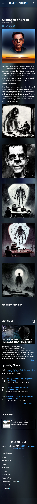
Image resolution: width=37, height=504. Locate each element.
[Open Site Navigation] (3, 3)
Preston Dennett (23, 382)
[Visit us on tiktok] (25, 442)
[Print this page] (14, 26)
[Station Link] (18, 3)
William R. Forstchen (13, 391)
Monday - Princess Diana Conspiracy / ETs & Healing (20, 380)
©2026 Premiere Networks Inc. (23, 447)
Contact (4, 471)
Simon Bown (20, 348)
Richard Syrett (16, 346)
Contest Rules (6, 485)
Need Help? (5, 468)
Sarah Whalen (11, 382)
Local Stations (7, 454)
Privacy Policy (6, 474)
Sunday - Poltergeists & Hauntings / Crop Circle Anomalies (21, 371)
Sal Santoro (25, 391)
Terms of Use (6, 478)
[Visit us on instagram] (22, 442)
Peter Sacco (11, 374)
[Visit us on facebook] (12, 442)
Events (4, 464)
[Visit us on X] (15, 442)
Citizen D (20, 374)
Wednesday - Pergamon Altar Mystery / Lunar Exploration (20, 397)
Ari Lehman (11, 348)
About (4, 457)
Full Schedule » (29, 403)
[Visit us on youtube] (18, 442)
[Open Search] (33, 3)
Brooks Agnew (23, 400)
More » (33, 360)
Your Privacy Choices (9, 481)
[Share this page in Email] (10, 26)
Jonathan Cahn (11, 400)
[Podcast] (33, 321)
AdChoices (5, 488)
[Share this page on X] (6, 26)
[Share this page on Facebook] (3, 26)
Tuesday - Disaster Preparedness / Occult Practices (18, 388)
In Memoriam (6, 461)
